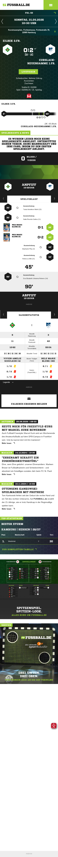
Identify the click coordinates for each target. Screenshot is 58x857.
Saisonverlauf (54, 314)
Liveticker (28, 72)
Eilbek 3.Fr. (11, 40)
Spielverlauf (29, 199)
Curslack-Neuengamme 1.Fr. (41, 62)
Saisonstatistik (29, 315)
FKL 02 (29, 13)
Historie (3, 314)
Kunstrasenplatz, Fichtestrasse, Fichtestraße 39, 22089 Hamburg (29, 31)
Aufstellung (54, 198)
